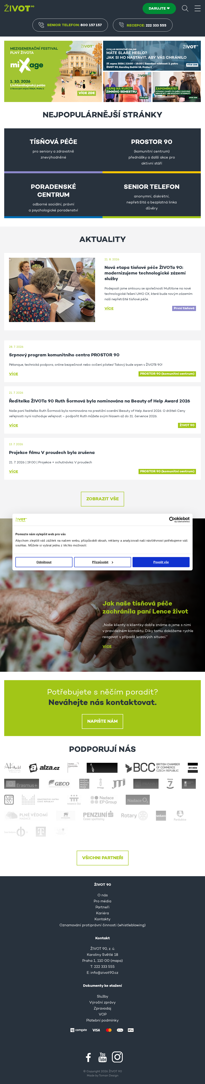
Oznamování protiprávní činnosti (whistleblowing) (102, 925)
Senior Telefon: (74, 25)
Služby (102, 997)
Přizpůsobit (100, 562)
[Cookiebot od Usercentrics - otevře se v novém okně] (172, 520)
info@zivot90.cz (104, 973)
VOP (103, 1015)
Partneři (102, 907)
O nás (102, 895)
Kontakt (102, 938)
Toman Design (108, 1075)
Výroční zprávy (102, 1003)
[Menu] (197, 8)
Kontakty (102, 919)
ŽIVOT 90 (187, 425)
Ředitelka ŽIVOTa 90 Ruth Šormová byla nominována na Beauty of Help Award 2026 (99, 401)
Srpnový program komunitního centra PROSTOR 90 (64, 355)
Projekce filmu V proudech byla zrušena (52, 453)
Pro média (102, 901)
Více (109, 308)
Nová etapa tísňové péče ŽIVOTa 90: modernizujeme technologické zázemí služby (145, 273)
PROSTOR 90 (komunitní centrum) (167, 374)
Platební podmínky (102, 1021)
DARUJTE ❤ (159, 8)
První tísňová (184, 308)
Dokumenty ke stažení (102, 986)
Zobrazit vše (102, 499)
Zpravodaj (102, 1009)
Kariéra (102, 913)
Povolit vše (161, 562)
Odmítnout (43, 562)
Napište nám (102, 721)
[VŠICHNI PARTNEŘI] (102, 807)
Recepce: (146, 25)
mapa (117, 961)
